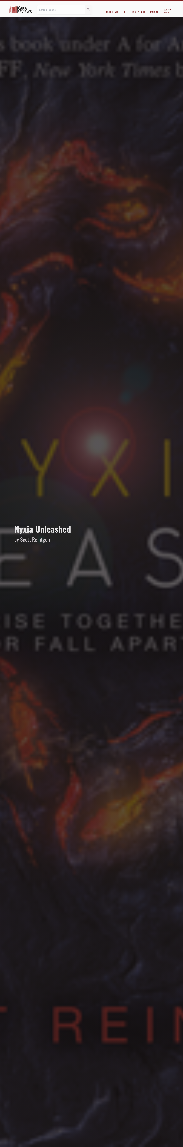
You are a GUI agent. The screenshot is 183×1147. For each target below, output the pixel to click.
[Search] (88, 9)
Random (154, 12)
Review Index (138, 12)
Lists (125, 12)
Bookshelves (111, 12)
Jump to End (167, 11)
